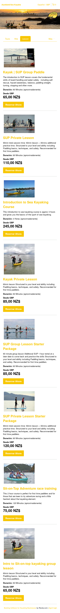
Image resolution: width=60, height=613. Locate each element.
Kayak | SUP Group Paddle (23, 72)
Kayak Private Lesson (20, 279)
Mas (51, 38)
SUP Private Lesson (18, 137)
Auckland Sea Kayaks (11, 4)
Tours (7, 38)
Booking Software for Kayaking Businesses (20, 608)
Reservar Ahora (13, 104)
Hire (16, 38)
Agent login (53, 608)
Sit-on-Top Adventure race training (30, 488)
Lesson (25, 38)
